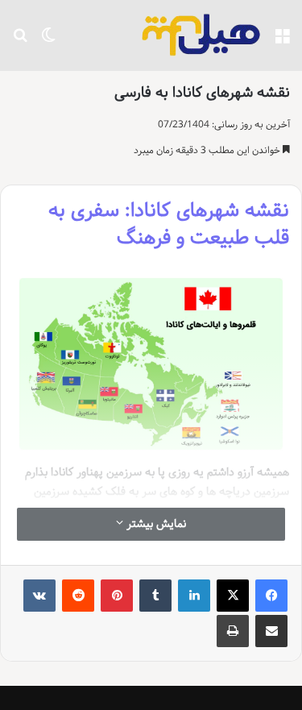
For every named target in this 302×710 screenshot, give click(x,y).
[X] (233, 595)
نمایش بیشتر (154, 524)
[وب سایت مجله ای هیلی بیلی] (201, 35)
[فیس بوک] (271, 595)
